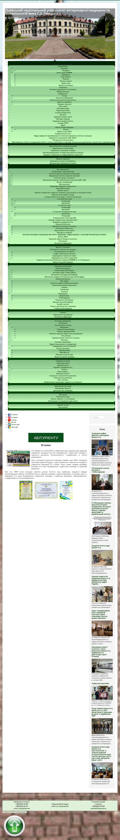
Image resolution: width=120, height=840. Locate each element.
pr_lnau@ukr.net (62, 806)
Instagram (14, 417)
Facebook (14, 414)
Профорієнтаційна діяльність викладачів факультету (100, 435)
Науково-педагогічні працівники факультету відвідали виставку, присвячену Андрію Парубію (101, 580)
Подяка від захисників (100, 683)
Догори (112, 798)
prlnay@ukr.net (24, 808)
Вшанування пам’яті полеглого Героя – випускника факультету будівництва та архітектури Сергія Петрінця (101, 651)
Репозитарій (15, 424)
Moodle (13, 422)
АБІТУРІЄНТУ (46, 437)
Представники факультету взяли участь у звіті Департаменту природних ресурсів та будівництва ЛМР (102, 712)
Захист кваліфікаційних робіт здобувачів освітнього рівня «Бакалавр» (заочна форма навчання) (101, 614)
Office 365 (14, 427)
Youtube (14, 420)
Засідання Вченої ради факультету (101, 547)
